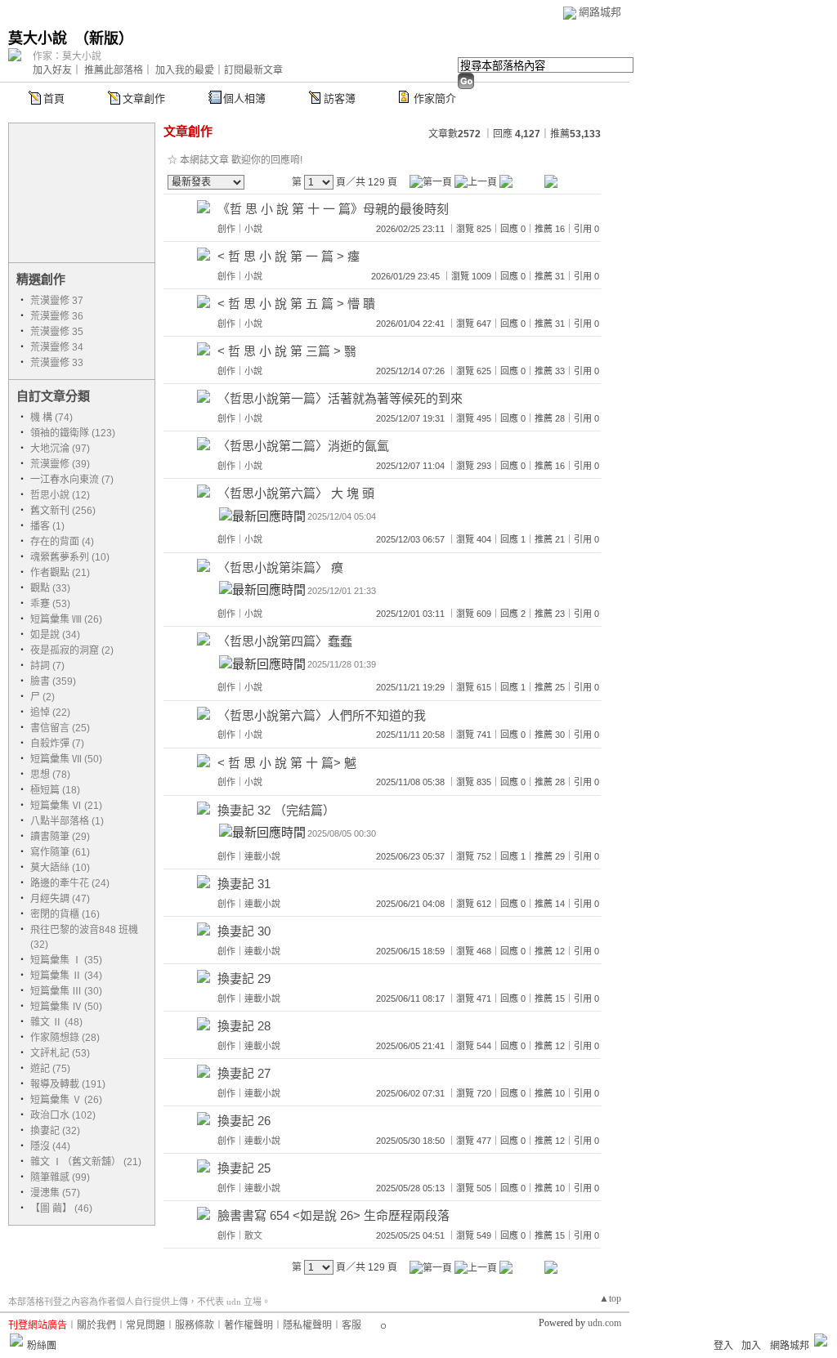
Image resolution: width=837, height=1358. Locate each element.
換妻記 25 (244, 1168)
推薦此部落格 (113, 70)
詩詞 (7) (47, 666)
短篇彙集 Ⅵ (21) (66, 805)
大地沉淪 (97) (60, 448)
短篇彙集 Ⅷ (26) (66, 619)
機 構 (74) (51, 417)
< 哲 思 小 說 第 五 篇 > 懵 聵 (296, 303)
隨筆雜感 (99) (60, 1177)
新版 (104, 38)
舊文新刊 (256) (63, 510)
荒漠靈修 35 (56, 331)
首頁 (54, 98)
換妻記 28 (244, 1026)
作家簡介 (435, 98)
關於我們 (96, 1325)
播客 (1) (47, 526)
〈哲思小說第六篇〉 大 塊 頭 (295, 493)
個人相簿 (244, 98)
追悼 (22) (50, 712)
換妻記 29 (244, 978)
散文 (253, 1235)
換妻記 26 (244, 1121)
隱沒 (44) (50, 1146)
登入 (723, 1345)
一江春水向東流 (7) (72, 479)
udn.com (604, 1323)
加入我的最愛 (184, 70)
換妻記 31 (244, 884)
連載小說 (262, 856)
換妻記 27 (244, 1073)
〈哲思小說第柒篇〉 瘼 (280, 567)
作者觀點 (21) (60, 572)
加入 (751, 1345)
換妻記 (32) (55, 1131)
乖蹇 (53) (50, 604)
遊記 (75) (50, 1068)
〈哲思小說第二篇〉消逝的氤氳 (303, 446)
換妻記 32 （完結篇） (276, 810)
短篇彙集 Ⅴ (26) (66, 1100)
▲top (610, 1298)
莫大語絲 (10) (60, 867)
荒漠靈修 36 (56, 316)
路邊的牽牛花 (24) (70, 883)
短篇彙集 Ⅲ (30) (66, 991)
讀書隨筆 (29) (60, 836)
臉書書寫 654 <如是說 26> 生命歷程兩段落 (333, 1215)
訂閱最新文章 (253, 70)
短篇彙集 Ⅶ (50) (66, 759)
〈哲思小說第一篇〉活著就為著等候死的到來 (340, 398)
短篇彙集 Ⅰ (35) (66, 960)
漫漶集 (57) (55, 1193)
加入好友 (52, 70)
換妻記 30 (244, 931)
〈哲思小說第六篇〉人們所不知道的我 (321, 715)
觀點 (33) (50, 588)
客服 (351, 1325)
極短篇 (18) (55, 790)
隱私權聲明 (307, 1325)
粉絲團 (41, 1345)
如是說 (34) (55, 635)
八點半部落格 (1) (67, 821)
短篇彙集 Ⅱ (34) (66, 975)
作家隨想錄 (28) (65, 1037)
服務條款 (194, 1325)
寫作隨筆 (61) (60, 852)
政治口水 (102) (63, 1115)
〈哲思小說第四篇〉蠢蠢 (284, 641)
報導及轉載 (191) (67, 1084)
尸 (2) (42, 697)
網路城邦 (600, 12)
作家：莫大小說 (67, 56)
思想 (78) (50, 774)
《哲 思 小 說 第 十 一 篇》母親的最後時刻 (333, 209)
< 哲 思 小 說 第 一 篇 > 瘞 (288, 256)
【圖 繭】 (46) (61, 1208)
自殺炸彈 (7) (57, 743)
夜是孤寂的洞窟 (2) (72, 650)
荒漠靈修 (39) (60, 464)
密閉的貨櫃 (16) (65, 914)
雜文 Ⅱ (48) (56, 1022)
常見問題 (145, 1325)
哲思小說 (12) (60, 495)
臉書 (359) (53, 681)
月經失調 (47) (60, 899)
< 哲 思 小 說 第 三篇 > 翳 (286, 351)
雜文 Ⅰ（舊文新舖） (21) (85, 1162)
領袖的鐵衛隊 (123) (72, 433)
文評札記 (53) (60, 1053)
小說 (253, 229)
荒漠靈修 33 (56, 363)
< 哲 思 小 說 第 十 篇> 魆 (286, 763)
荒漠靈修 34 (56, 347)
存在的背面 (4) (62, 541)
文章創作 (144, 98)
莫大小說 (37, 38)
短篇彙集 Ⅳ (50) (66, 1006)
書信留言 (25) (60, 728)
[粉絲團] (16, 1340)
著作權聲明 (248, 1325)
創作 (226, 229)
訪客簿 (340, 98)
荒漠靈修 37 (56, 300)
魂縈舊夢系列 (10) (70, 557)
